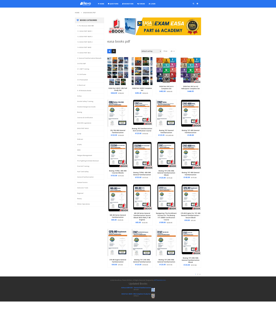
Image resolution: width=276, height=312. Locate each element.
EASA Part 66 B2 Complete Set (142, 89)
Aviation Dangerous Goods (86, 107)
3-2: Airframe (81, 74)
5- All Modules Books (84, 91)
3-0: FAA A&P (81, 63)
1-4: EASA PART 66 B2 (84, 47)
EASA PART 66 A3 (83, 128)
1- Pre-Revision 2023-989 (85, 26)
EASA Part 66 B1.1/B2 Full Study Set (118, 89)
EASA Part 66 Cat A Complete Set (166, 87)
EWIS (79, 150)
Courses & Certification (85, 118)
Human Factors (82, 182)
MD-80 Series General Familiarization (118, 216)
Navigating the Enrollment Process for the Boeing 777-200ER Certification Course (166, 216)
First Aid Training (83, 166)
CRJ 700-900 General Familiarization (117, 131)
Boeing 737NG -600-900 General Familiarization (142, 173)
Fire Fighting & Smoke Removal (88, 161)
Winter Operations (83, 204)
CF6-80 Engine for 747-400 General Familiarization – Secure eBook (190, 215)
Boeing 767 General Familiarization (166, 131)
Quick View (118, 67)
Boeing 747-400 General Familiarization (190, 131)
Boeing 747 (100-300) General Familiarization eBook (166, 173)
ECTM (79, 134)
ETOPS (79, 145)
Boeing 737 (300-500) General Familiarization (166, 261)
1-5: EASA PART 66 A (84, 53)
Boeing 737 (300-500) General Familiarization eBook (190, 260)
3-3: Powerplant (82, 80)
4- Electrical (81, 85)
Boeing (79, 112)
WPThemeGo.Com (160, 280)
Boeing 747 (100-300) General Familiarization (142, 261)
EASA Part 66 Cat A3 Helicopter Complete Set (190, 87)
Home (77, 13)
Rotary (79, 199)
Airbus (79, 96)
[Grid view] (109, 51)
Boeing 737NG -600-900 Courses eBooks (117, 172)
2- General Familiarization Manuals (89, 58)
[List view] (114, 51)
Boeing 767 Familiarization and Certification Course (142, 129)
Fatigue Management (84, 155)
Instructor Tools (82, 188)
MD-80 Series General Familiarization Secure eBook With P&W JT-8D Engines (142, 216)
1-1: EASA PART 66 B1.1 (84, 31)
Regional (80, 193)
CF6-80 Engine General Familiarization (117, 261)
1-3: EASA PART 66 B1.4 (84, 42)
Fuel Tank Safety (83, 172)
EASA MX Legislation (84, 123)
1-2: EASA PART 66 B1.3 (84, 36)
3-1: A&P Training (83, 69)
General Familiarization (85, 177)
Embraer (80, 139)
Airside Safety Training (85, 101)
